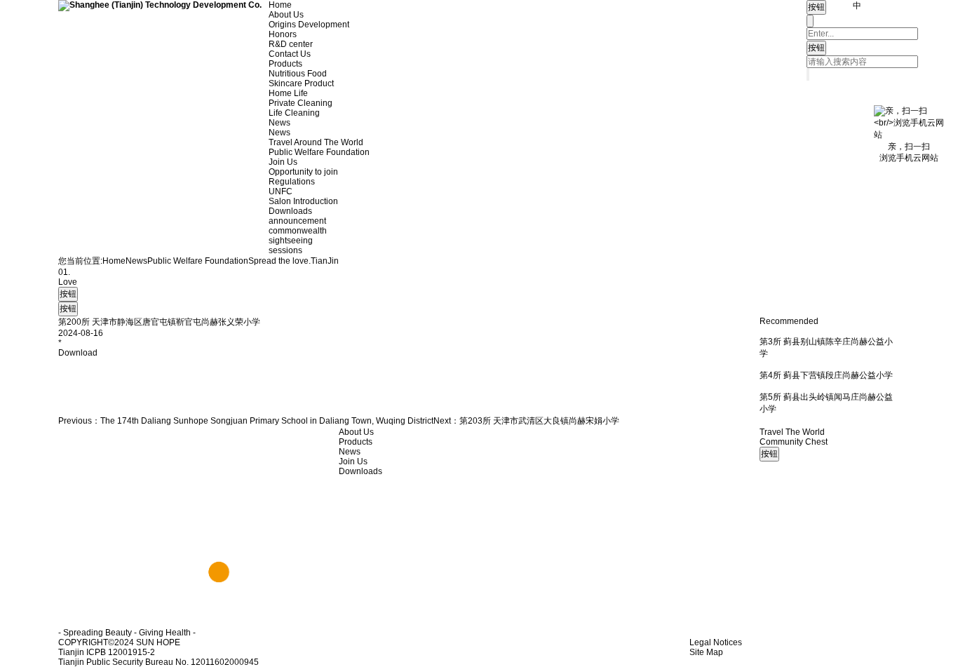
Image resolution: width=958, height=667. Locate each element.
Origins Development (309, 24)
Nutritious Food (298, 74)
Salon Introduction (303, 201)
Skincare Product (301, 83)
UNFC (280, 191)
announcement (297, 221)
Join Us (283, 162)
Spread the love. (279, 261)
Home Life (288, 93)
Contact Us (290, 54)
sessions (285, 250)
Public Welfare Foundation (319, 152)
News (279, 123)
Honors (283, 34)
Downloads (290, 211)
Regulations (292, 182)
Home (280, 5)
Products (285, 64)
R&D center (291, 44)
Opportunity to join (303, 172)
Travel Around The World (316, 142)
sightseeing (291, 240)
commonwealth (298, 231)
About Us (286, 15)
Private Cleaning (300, 103)
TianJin (325, 261)
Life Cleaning (294, 113)
